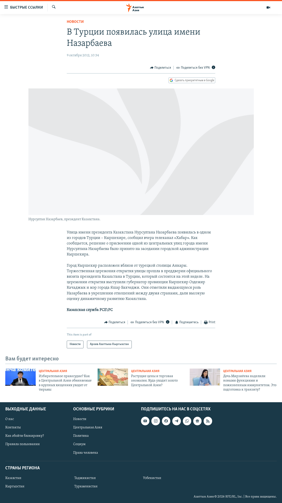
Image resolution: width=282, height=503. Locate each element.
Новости (75, 22)
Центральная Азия (53, 371)
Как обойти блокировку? (24, 436)
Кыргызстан (14, 486)
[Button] (160, 68)
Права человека (85, 452)
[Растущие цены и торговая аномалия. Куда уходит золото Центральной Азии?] (113, 377)
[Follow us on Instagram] (155, 421)
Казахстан (13, 478)
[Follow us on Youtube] (145, 421)
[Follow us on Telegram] (176, 421)
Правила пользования (22, 444)
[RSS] (208, 421)
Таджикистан (85, 478)
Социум (79, 444)
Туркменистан (86, 486)
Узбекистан (152, 478)
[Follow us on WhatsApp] (187, 421)
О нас (9, 419)
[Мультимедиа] (268, 7)
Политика (81, 436)
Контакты (13, 427)
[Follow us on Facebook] (166, 421)
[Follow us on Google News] (197, 421)
